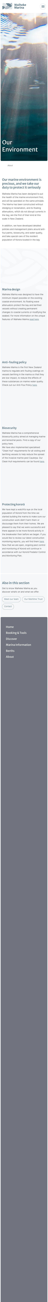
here (34, 385)
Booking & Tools (16, 632)
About (10, 165)
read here (34, 319)
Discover (11, 638)
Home (10, 626)
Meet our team (11, 599)
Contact (8, 606)
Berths (10, 650)
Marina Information (18, 644)
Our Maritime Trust (33, 599)
